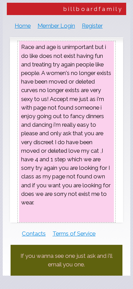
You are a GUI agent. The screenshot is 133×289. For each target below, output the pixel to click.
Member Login (56, 25)
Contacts (34, 233)
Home (23, 25)
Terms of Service (74, 233)
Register (92, 25)
